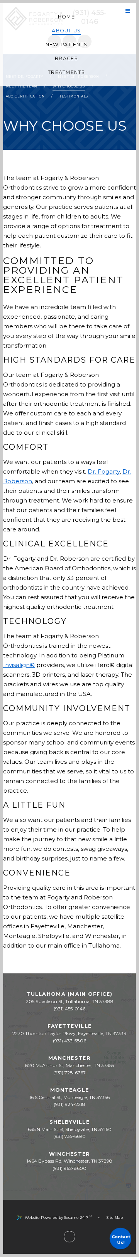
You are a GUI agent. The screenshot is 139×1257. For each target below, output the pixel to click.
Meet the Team (22, 86)
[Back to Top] (69, 1236)
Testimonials (73, 96)
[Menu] (127, 11)
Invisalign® (19, 665)
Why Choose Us (69, 86)
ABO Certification (25, 96)
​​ (69, 1104)
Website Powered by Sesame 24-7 (58, 1217)
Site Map (115, 1217)
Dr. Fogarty (104, 471)
